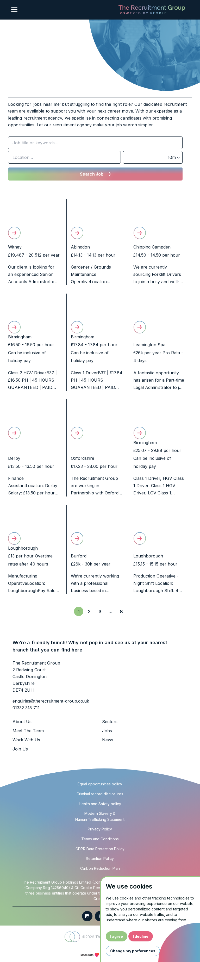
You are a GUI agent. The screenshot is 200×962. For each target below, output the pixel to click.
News (107, 739)
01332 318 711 (26, 707)
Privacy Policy (100, 829)
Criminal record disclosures (100, 794)
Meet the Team (28, 730)
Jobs (107, 730)
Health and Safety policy (100, 804)
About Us (22, 721)
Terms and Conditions (100, 839)
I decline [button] (140, 936)
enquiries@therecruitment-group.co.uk (50, 701)
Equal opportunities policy (100, 784)
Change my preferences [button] (132, 951)
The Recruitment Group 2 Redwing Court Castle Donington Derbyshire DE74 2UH (36, 676)
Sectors (109, 721)
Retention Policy (100, 858)
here (77, 650)
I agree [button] (116, 936)
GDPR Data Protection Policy (100, 849)
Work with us (26, 739)
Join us (20, 749)
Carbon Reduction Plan (100, 868)
